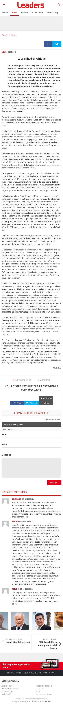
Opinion (24, 12)
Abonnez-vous (47, 400)
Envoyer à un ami (24, 380)
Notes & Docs (37, 12)
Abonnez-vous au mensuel (44, 694)
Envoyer (54, 482)
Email (4, 444)
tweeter (56, 44)
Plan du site (39, 688)
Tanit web (47, 701)
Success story (36, 672)
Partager (48, 44)
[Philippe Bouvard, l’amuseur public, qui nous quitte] (18, 621)
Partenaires (11, 672)
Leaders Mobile (6, 694)
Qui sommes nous (7, 691)
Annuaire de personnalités (10, 688)
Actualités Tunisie (7, 685)
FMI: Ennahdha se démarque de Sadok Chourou (47, 644)
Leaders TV (26, 672)
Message (6, 454)
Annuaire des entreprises (44, 685)
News (13, 35)
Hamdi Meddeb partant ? (18, 642)
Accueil (5, 35)
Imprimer (45, 380)
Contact (38, 691)
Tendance (52, 672)
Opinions (45, 672)
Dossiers (19, 672)
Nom (4, 434)
